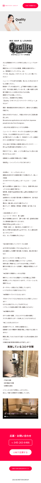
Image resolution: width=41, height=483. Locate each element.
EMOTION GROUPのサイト (20, 469)
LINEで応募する (30, 6)
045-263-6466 (22, 442)
